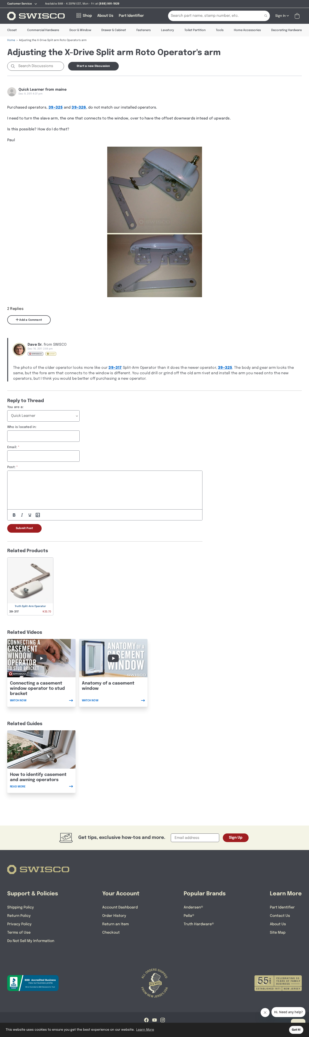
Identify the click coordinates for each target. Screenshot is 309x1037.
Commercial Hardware (43, 30)
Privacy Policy (19, 924)
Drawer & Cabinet (113, 30)
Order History (114, 916)
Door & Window (80, 30)
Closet (12, 30)
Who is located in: (22, 427)
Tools (219, 30)
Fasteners (143, 30)
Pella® (189, 916)
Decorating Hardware (286, 30)
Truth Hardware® (199, 924)
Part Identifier (282, 907)
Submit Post (24, 528)
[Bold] (14, 515)
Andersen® (193, 907)
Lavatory (167, 30)
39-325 (55, 107)
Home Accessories (247, 30)
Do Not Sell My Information (30, 941)
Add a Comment (30, 320)
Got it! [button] (296, 1029)
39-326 (78, 107)
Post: (11, 467)
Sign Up (235, 838)
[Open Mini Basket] (298, 16)
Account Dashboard (120, 907)
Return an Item (115, 924)
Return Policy (19, 916)
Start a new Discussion (93, 66)
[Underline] (30, 515)
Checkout (111, 933)
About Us (278, 924)
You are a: (15, 407)
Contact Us (280, 916)
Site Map (277, 933)
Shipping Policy (20, 907)
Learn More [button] (145, 1029)
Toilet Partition (195, 30)
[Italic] (22, 515)
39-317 (115, 368)
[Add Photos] (38, 515)
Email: (12, 447)
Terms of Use (19, 933)
